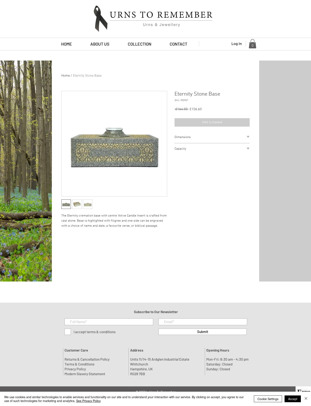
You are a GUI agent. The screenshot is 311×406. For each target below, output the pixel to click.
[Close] (305, 399)
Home (65, 76)
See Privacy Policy (88, 401)
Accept (292, 399)
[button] (139, 44)
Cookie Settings (267, 399)
